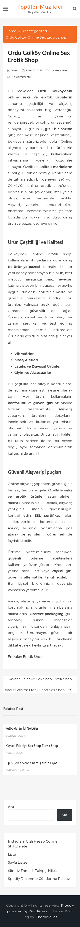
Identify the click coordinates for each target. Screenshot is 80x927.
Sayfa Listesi (18, 862)
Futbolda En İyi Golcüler (22, 728)
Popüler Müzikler (40, 7)
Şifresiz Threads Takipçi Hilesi (32, 871)
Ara (11, 806)
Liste (12, 854)
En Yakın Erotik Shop (25, 656)
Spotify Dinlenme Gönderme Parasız (39, 878)
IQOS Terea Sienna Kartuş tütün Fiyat (31, 763)
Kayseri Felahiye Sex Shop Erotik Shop (32, 746)
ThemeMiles (46, 917)
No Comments (21, 76)
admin (14, 70)
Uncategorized (59, 70)
